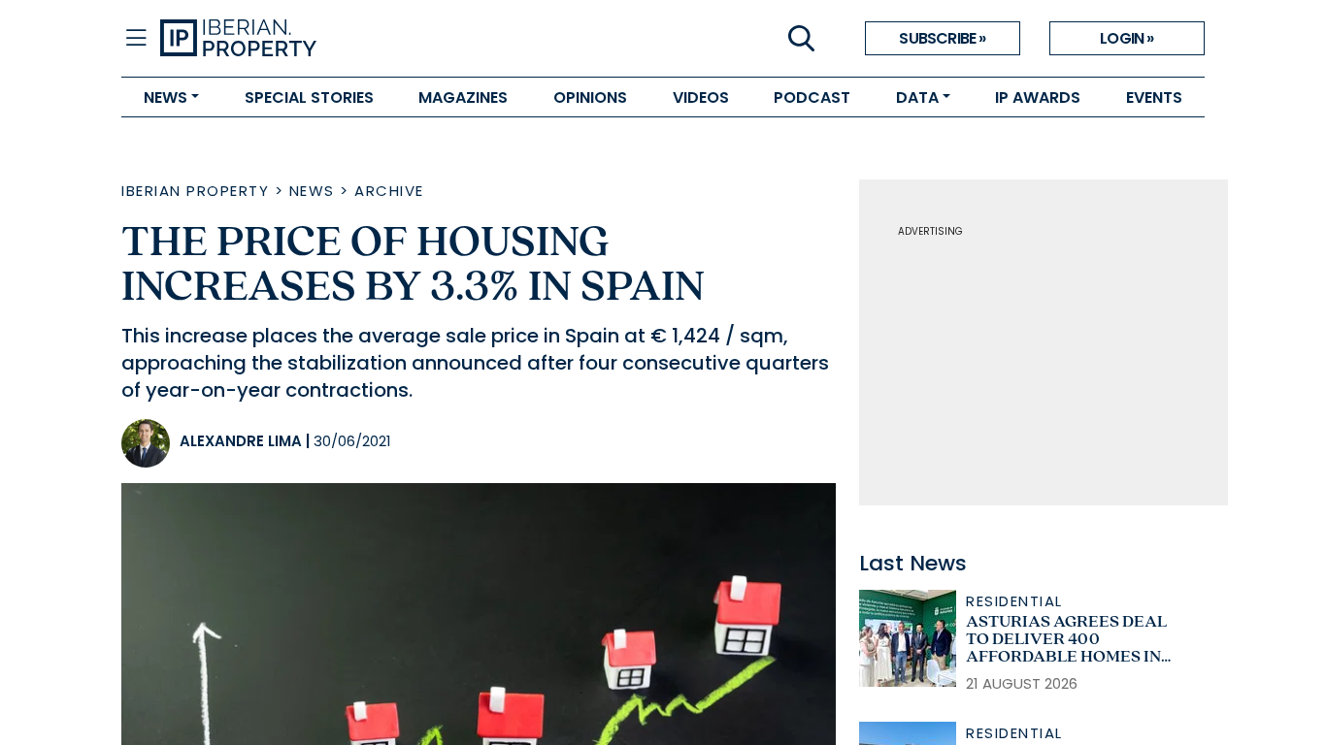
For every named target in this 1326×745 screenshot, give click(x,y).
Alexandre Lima (241, 441)
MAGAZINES (463, 97)
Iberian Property (195, 190)
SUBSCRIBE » (942, 38)
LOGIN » (1126, 38)
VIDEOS (701, 97)
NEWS (165, 97)
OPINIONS (590, 97)
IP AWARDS (1037, 97)
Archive (389, 190)
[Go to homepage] (411, 38)
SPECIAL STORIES (309, 97)
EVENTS (1154, 97)
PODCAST (812, 97)
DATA (917, 97)
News (312, 190)
